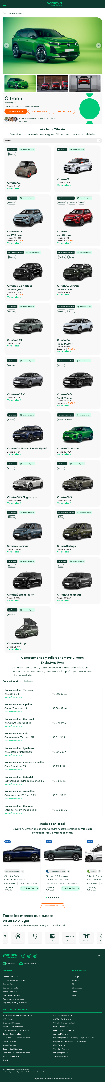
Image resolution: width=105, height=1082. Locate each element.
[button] (98, 45)
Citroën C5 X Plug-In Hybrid (23, 497)
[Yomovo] (54, 4)
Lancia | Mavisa (10, 1041)
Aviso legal (17, 1072)
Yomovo (5, 13)
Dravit (5, 1060)
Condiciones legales (8, 1072)
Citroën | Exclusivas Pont (64, 1023)
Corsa (74, 992)
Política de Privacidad (37, 1072)
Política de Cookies (26, 1072)
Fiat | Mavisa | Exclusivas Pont (16, 1030)
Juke (74, 995)
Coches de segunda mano (14, 980)
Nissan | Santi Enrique (12, 1049)
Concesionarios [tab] (11, 681)
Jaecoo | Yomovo (61, 1034)
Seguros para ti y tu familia (15, 1003)
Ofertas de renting (11, 995)
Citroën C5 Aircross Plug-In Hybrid (27, 448)
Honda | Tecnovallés (12, 1034)
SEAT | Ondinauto (11, 1056)
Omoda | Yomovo (61, 1049)
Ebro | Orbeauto (60, 1027)
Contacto (10, 963)
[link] (27, 168)
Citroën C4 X (64, 394)
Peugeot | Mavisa (61, 1053)
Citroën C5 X (64, 497)
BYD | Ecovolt (8, 1019)
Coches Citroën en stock (52, 906)
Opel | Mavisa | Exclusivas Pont (16, 1053)
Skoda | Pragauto (61, 1056)
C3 (73, 984)
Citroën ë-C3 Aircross (19, 285)
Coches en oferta (10, 988)
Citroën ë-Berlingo (17, 545)
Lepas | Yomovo (9, 1045)
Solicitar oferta (15, 111)
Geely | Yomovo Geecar (64, 1030)
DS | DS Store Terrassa (13, 1027)
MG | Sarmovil (59, 1045)
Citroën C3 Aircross (68, 285)
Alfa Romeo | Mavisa (62, 1015)
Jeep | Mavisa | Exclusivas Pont (16, 1038)
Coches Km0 (8, 984)
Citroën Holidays (16, 643)
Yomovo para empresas (13, 999)
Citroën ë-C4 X (16, 394)
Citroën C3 (63, 231)
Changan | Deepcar (11, 1023)
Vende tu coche (10, 992)
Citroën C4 (63, 340)
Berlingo (75, 980)
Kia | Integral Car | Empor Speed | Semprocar (73, 1038)
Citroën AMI (14, 182)
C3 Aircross (77, 988)
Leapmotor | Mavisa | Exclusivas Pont (69, 1041)
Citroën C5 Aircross (68, 448)
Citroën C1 (63, 179)
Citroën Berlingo (66, 545)
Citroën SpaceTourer (69, 594)
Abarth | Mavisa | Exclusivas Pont (17, 1015)
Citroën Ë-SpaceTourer (20, 594)
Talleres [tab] (28, 681)
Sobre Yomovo (30, 963)
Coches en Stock (10, 977)
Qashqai (76, 977)
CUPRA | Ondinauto (62, 1019)
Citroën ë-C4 (14, 340)
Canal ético (46, 1072)
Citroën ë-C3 (14, 231)
